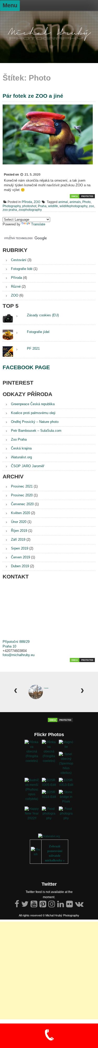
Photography (12, 206)
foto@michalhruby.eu (18, 655)
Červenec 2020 (22, 504)
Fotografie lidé (21, 269)
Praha (42, 206)
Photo (86, 202)
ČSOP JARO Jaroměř (27, 466)
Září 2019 (18, 539)
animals (75, 202)
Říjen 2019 (19, 531)
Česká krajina (21, 448)
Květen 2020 (20, 513)
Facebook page (26, 367)
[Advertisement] (49, 970)
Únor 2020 (18, 522)
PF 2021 (33, 348)
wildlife (53, 206)
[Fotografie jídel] (17, 332)
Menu (10, 5)
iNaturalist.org (21, 457)
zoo (91, 206)
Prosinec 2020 (22, 495)
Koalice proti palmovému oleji (33, 413)
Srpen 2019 (19, 548)
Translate (38, 224)
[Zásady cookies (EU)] (17, 316)
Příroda (27, 202)
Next (82, 688)
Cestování (18, 260)
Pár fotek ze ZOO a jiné (33, 96)
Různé (16, 286)
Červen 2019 (20, 557)
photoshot (29, 206)
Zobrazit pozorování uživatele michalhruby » (55, 853)
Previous (15, 688)
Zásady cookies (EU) (43, 315)
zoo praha (10, 210)
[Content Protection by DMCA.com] (82, 198)
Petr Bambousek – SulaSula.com (36, 431)
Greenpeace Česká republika (33, 404)
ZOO (37, 202)
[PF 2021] (17, 349)
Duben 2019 (20, 566)
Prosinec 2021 (22, 486)
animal (63, 202)
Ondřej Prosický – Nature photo (35, 422)
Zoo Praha (19, 439)
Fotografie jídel (38, 332)
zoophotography (30, 210)
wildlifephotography (73, 206)
